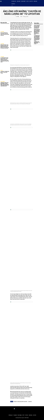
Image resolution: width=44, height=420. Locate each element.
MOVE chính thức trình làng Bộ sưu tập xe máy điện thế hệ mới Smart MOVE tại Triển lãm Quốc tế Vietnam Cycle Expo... (5, 46)
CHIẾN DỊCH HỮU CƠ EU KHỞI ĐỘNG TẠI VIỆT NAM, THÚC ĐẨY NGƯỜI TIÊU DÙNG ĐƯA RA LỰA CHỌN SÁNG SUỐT (5, 84)
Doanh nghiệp (3, 81)
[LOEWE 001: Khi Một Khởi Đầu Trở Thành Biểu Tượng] (5, 66)
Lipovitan (30, 401)
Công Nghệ (2, 31)
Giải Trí (2, 70)
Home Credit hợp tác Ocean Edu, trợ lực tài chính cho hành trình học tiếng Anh (5, 34)
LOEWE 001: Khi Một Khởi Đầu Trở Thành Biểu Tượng (5, 72)
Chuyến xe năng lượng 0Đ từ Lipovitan (20, 401)
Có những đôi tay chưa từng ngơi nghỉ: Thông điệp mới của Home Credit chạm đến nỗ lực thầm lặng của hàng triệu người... (5, 59)
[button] (12, 5)
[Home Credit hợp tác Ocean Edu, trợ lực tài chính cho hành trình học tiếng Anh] (5, 27)
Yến (18, 16)
